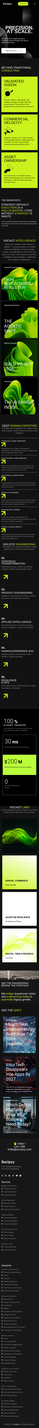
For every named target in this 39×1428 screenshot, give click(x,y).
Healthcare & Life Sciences (13, 458)
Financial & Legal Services (13, 441)
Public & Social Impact (11, 527)
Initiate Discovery (11, 51)
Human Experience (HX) (17, 651)
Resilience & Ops (9, 681)
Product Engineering (16, 592)
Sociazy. (17, 1424)
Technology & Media (10, 510)
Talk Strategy (22, 3)
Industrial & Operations (12, 475)
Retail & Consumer (9, 492)
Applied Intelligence (16, 622)
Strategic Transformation (13, 562)
